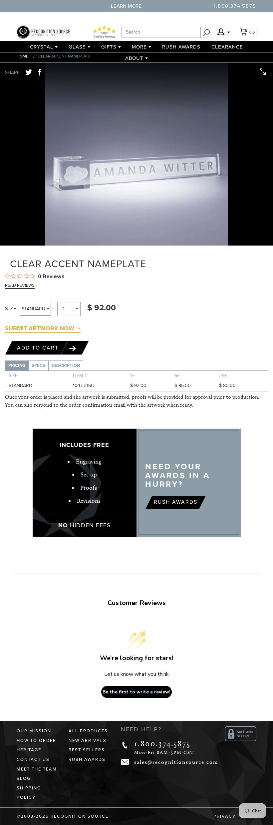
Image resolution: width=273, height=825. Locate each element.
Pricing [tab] (16, 365)
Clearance (227, 47)
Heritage (29, 750)
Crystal (41, 47)
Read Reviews (20, 285)
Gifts (109, 47)
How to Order (36, 740)
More (139, 47)
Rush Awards (181, 47)
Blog (24, 778)
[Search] (206, 32)
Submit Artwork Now (39, 328)
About (134, 58)
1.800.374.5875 (235, 6)
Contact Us (33, 759)
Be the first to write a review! (136, 692)
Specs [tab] (38, 365)
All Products (88, 731)
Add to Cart (39, 348)
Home (22, 56)
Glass (77, 47)
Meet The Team (37, 769)
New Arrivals (88, 740)
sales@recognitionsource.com (176, 762)
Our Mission (34, 731)
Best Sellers (87, 750)
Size (11, 308)
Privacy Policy (234, 816)
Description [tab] (66, 365)
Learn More (126, 6)
